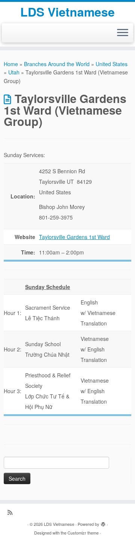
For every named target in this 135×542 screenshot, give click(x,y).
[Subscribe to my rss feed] (12, 512)
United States (112, 64)
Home (11, 64)
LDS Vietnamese (67, 11)
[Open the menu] (122, 33)
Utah (14, 72)
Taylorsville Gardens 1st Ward (74, 237)
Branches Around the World (57, 64)
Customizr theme (83, 533)
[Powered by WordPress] (103, 522)
